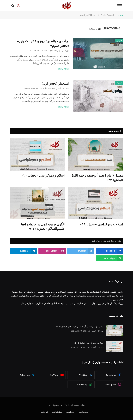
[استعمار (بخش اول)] (98, 96)
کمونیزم (119, 40)
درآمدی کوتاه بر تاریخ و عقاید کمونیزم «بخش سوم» (43, 43)
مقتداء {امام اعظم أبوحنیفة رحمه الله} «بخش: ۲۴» (97, 177)
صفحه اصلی (83, 412)
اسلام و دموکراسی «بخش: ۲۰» (43, 175)
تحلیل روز (70, 412)
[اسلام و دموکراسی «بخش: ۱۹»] (95, 203)
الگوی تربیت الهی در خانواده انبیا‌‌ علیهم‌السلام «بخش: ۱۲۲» (43, 226)
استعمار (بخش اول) (55, 83)
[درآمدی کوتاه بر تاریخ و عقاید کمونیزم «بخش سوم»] (98, 54)
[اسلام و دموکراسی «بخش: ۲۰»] (37, 154)
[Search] (13, 5)
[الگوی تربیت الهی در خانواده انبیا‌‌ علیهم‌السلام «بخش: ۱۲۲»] (37, 203)
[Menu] (119, 5)
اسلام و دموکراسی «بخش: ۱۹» (101, 224)
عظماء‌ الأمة (57, 412)
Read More (63, 69)
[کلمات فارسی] (66, 5)
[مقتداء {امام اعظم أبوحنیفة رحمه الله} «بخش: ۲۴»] (95, 154)
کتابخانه (44, 412)
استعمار (119, 83)
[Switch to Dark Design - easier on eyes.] (18, 5)
